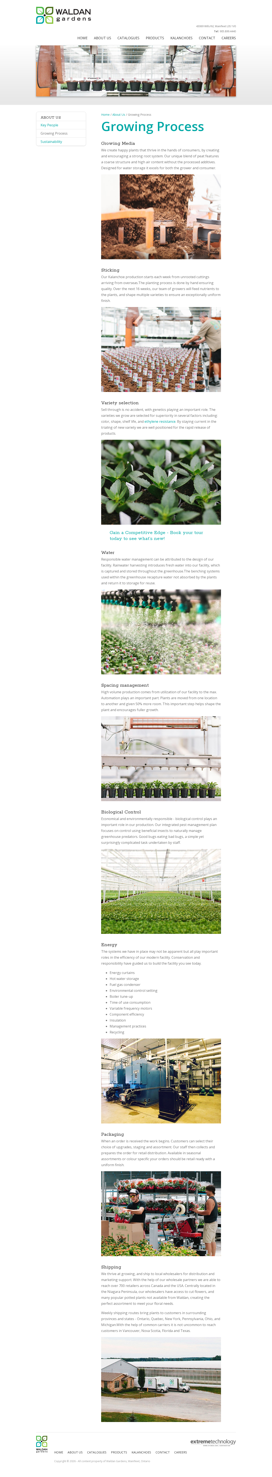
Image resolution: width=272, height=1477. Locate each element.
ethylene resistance (160, 421)
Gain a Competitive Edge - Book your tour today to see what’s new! (156, 536)
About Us (118, 115)
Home (105, 115)
